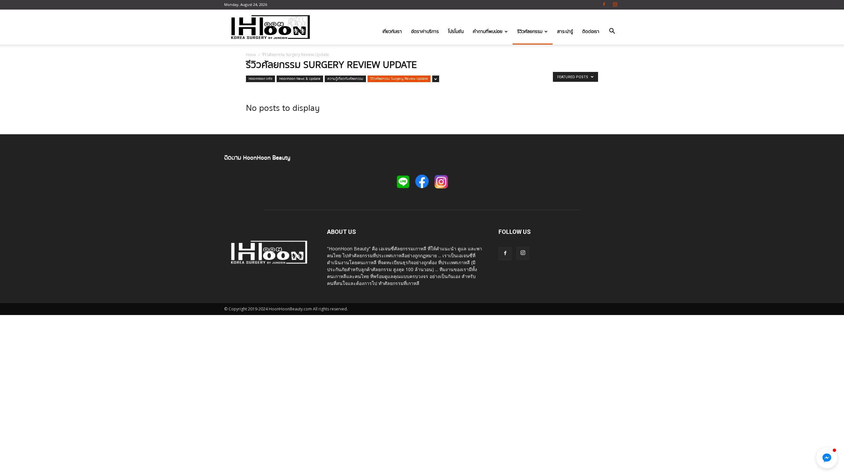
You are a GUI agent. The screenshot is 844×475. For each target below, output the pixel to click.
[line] (402, 189)
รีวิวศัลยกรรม (529, 31)
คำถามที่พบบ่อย (487, 31)
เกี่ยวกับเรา (392, 31)
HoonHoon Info (260, 78)
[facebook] (422, 189)
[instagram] (441, 189)
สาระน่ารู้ (565, 31)
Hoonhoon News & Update (299, 78)
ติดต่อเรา (590, 31)
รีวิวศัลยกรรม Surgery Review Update (399, 78)
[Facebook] (604, 5)
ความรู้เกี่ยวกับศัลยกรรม (345, 78)
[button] (612, 32)
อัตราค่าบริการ (425, 31)
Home (251, 55)
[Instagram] (615, 5)
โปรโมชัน (456, 31)
